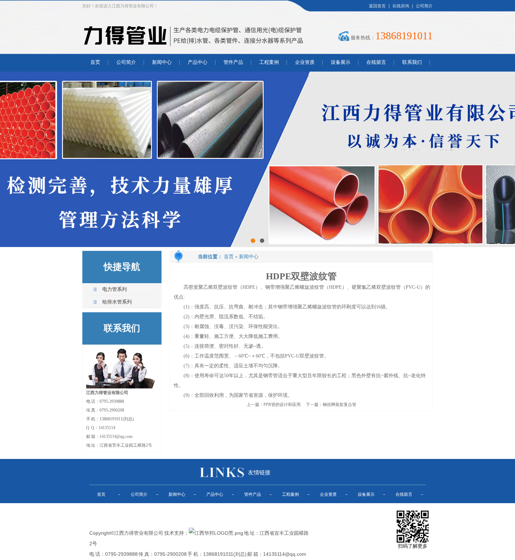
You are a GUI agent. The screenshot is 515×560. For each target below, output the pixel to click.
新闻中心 (162, 62)
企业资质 (305, 62)
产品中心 (197, 62)
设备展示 (340, 62)
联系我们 (412, 62)
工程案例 (269, 62)
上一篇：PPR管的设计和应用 (274, 404)
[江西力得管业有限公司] (193, 49)
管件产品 (233, 62)
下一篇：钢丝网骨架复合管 (331, 404)
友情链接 (259, 472)
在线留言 (376, 62)
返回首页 (377, 6)
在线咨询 (400, 6)
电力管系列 (114, 289)
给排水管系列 (117, 302)
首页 (95, 62)
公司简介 (424, 6)
